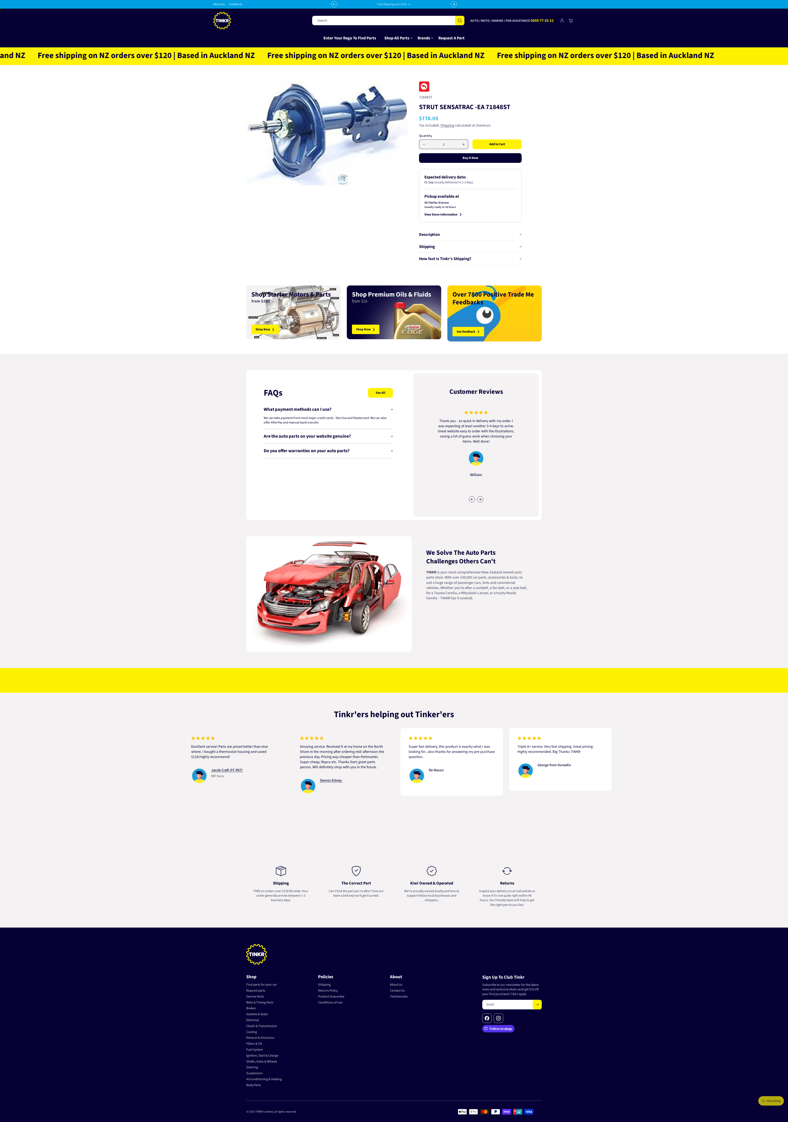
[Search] (459, 20)
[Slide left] (472, 499)
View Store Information (440, 214)
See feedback (466, 331)
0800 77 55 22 (542, 20)
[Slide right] (480, 499)
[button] (396, 38)
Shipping (447, 125)
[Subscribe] (537, 1004)
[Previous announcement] (334, 4)
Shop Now (262, 329)
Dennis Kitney (250, 780)
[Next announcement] (454, 4)
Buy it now (470, 158)
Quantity (425, 136)
